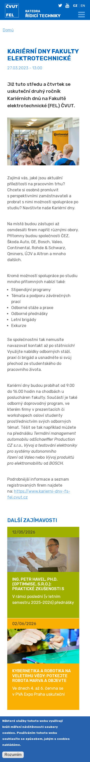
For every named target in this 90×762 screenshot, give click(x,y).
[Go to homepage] (14, 11)
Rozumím (13, 755)
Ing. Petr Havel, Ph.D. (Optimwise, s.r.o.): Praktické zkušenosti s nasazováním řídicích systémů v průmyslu (38, 589)
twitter (61, 5)
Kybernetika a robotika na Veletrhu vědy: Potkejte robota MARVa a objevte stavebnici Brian (41, 678)
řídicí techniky (42, 13)
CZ (75, 5)
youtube (68, 5)
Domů (8, 30)
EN (83, 5)
